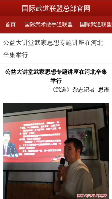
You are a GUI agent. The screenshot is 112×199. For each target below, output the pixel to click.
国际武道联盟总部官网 (56, 8)
